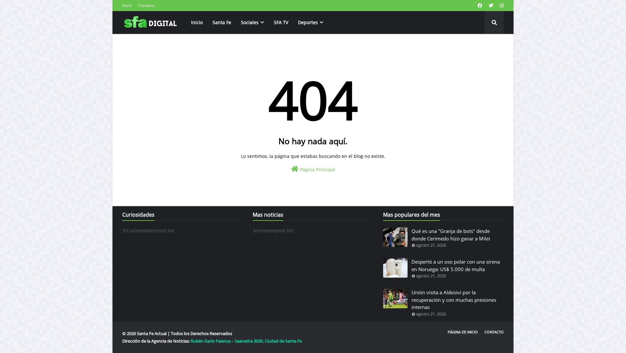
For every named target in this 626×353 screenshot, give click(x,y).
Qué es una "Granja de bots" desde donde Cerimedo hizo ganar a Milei (450, 235)
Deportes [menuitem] (308, 22)
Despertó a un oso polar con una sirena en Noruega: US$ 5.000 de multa (455, 265)
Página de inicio (463, 332)
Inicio (127, 5)
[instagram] (501, 5)
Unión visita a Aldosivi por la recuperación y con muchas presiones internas (453, 299)
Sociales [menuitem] (250, 22)
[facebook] (480, 5)
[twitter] (491, 5)
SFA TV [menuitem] (281, 22)
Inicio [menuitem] (197, 22)
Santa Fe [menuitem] (222, 22)
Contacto (146, 5)
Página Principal (317, 169)
